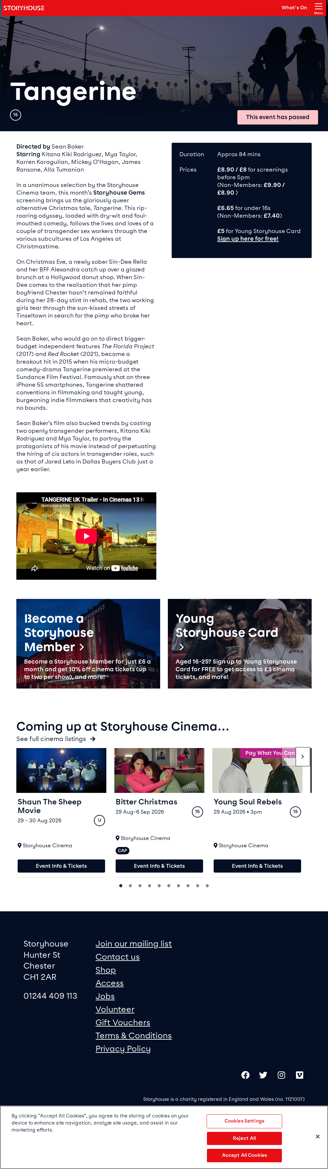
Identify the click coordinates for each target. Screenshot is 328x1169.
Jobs (105, 996)
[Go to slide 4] (149, 885)
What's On (294, 8)
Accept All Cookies (244, 1155)
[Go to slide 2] (130, 885)
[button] (88, 644)
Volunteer (115, 1009)
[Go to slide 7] (178, 885)
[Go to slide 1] (121, 885)
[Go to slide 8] (188, 885)
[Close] (318, 1136)
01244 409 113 (50, 996)
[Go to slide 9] (197, 885)
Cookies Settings (244, 1121)
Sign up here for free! (248, 238)
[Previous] (289, 756)
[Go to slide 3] (140, 885)
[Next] (303, 756)
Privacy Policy (123, 1048)
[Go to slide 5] (159, 885)
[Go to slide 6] (169, 885)
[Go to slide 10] (207, 885)
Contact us (117, 957)
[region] (164, 1137)
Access (109, 983)
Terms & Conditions (133, 1035)
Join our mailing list (133, 943)
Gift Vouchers (122, 1022)
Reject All (244, 1138)
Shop (105, 970)
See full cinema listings (51, 739)
